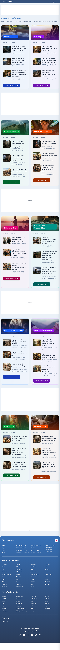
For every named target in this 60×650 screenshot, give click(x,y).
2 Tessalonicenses (21, 611)
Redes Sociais (35, 550)
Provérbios (19, 587)
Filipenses (19, 603)
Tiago (32, 608)
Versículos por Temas (22, 553)
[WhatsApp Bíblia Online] (28, 635)
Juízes (3, 579)
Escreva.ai (5, 621)
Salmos (18, 584)
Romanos (5, 608)
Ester (17, 579)
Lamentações (35, 574)
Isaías (32, 569)
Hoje (3, 548)
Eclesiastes (34, 564)
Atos (3, 606)
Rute (3, 582)
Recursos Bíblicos (21, 550)
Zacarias (47, 582)
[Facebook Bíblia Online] (32, 635)
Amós (32, 587)
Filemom (33, 603)
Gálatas (18, 598)
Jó (16, 582)
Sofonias (47, 577)
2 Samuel (4, 587)
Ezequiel (33, 577)
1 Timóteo (34, 596)
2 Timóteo (34, 598)
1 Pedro (33, 611)
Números (4, 572)
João (3, 603)
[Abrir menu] (55, 1)
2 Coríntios (19, 596)
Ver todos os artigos (10, 85)
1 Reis (18, 564)
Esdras (18, 574)
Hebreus (33, 606)
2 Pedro (47, 596)
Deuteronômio (6, 574)
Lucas (3, 601)
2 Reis (18, 567)
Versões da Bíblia (21, 545)
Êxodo (4, 567)
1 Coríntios (5, 611)
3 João (47, 603)
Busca (3, 553)
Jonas (46, 567)
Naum (47, 572)
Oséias (33, 582)
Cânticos (33, 567)
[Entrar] (49, 1)
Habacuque (48, 574)
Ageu (46, 579)
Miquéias (47, 569)
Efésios (18, 601)
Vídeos (33, 548)
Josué (3, 577)
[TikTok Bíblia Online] (36, 635)
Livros (3, 550)
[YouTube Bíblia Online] (24, 635)
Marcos (4, 598)
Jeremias (33, 572)
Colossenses (20, 606)
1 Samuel (4, 584)
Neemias (18, 577)
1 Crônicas (19, 569)
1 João (47, 598)
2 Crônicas (19, 572)
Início (3, 545)
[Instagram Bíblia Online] (20, 635)
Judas (46, 606)
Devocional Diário (21, 548)
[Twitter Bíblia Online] (40, 635)
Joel (32, 584)
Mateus (4, 596)
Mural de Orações (36, 545)
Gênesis (4, 564)
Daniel (32, 579)
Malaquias (48, 584)
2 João (47, 601)
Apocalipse (48, 608)
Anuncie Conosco (36, 553)
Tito (32, 601)
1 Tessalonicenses (21, 608)
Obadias (47, 564)
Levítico (4, 569)
